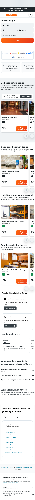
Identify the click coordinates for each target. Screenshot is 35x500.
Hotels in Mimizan (10, 440)
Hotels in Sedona (9, 450)
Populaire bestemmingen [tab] (11, 417)
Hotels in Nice (9, 447)
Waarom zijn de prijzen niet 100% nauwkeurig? (13, 494)
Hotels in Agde (9, 442)
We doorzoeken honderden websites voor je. (17, 491)
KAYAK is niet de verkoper (11, 488)
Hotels (11, 467)
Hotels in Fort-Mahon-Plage (13, 455)
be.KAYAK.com (4, 467)
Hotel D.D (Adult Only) (9, 117)
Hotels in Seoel (9, 445)
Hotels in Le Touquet (10, 437)
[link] (10, 308)
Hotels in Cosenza (10, 435)
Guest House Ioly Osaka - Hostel (13, 221)
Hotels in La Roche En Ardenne (13, 452)
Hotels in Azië (19, 467)
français (21, 10)
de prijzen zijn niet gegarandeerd (10, 482)
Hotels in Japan (28, 467)
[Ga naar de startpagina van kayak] (11, 15)
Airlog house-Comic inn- (10, 171)
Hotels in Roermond (10, 432)
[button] (33, 9)
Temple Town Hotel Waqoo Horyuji (13, 270)
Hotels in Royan (9, 430)
